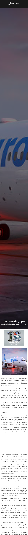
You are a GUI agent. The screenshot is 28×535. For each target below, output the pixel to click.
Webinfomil (9, 327)
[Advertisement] (14, 445)
